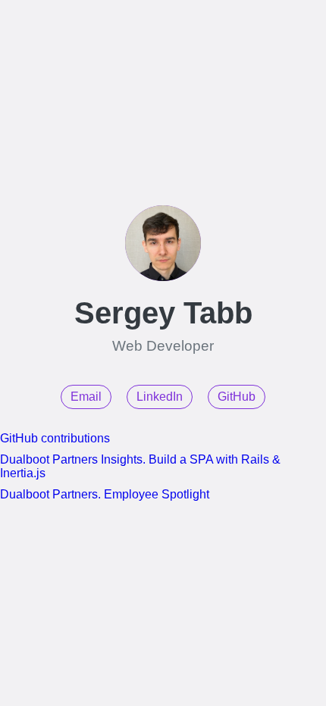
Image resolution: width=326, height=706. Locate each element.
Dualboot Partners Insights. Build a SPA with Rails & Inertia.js (140, 466)
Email (86, 396)
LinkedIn (159, 396)
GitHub (236, 396)
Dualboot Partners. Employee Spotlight (104, 494)
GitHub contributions (55, 438)
